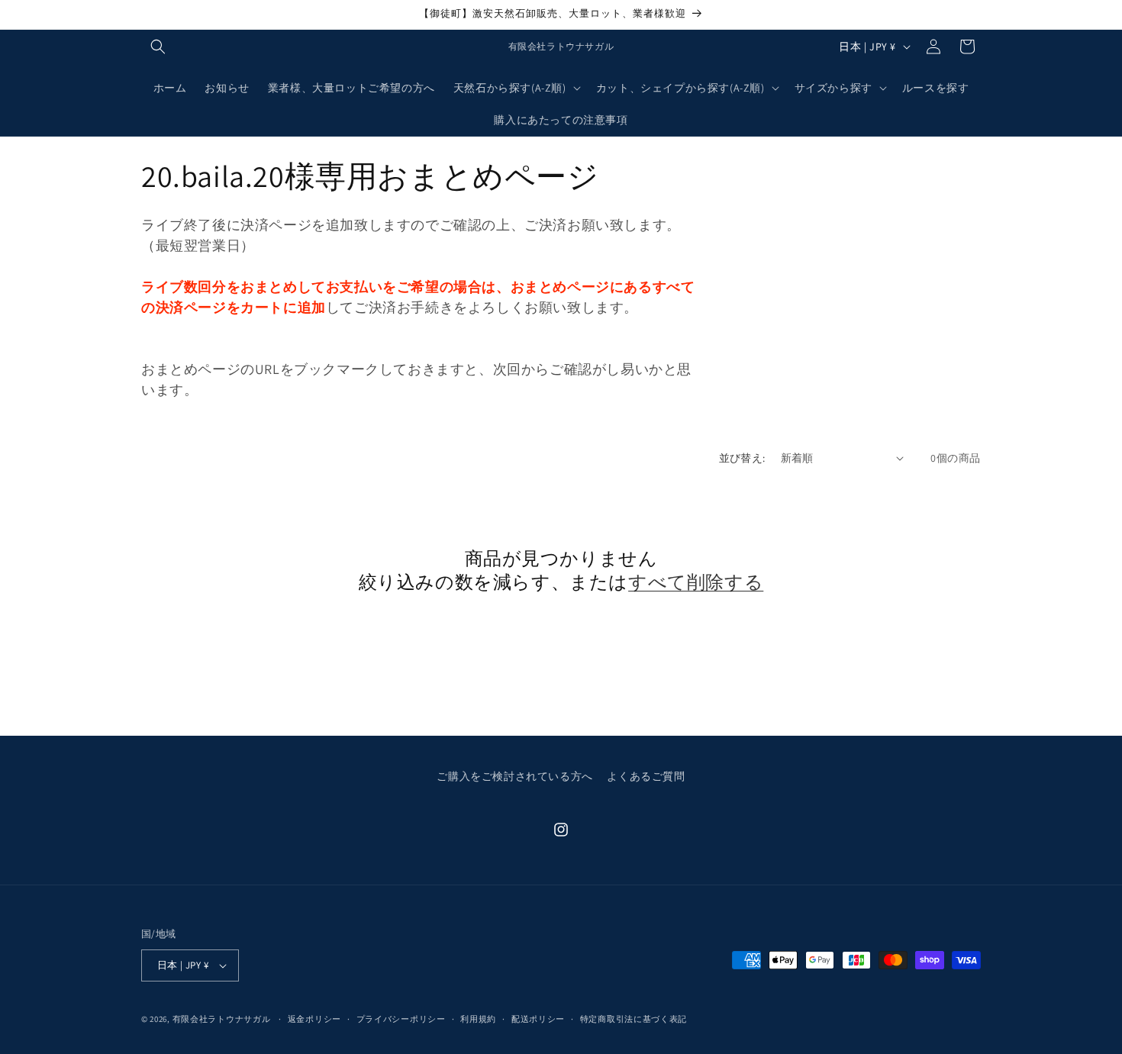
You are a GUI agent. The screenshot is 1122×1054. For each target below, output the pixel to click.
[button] (158, 46)
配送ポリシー (538, 1019)
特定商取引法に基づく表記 (633, 1019)
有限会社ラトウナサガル (221, 1019)
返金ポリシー (314, 1019)
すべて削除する (695, 582)
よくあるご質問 (646, 776)
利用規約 (478, 1019)
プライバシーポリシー (401, 1019)
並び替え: (742, 458)
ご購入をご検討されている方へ (514, 776)
